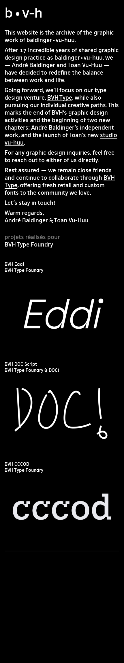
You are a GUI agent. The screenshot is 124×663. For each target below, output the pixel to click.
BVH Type (59, 97)
